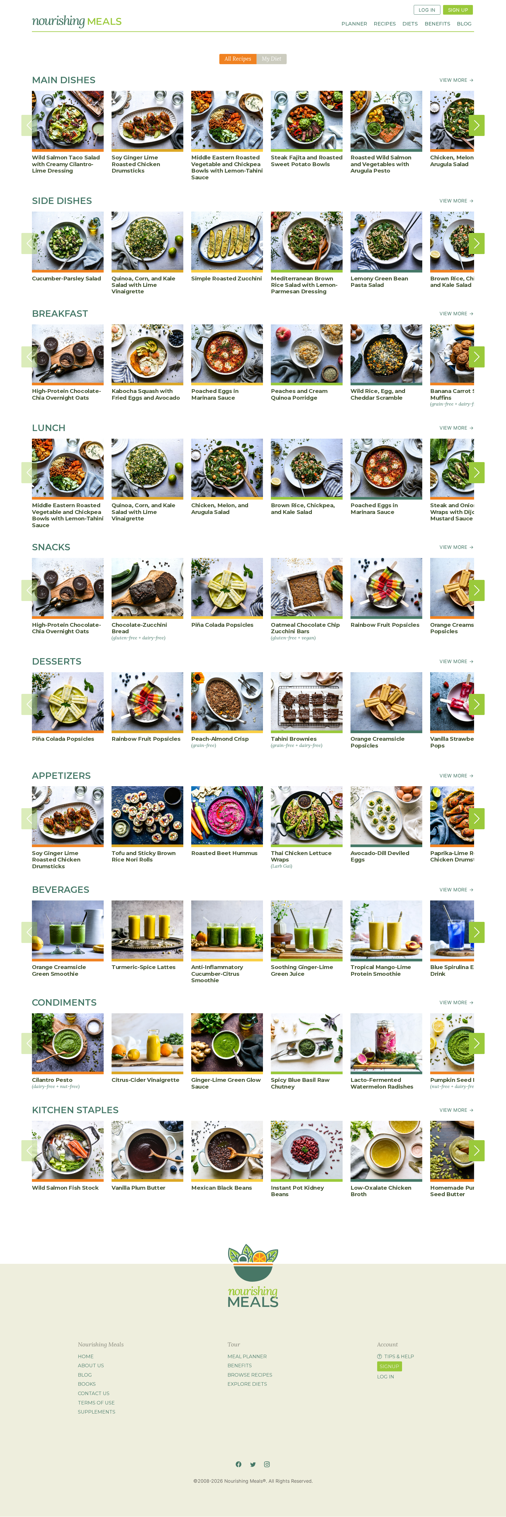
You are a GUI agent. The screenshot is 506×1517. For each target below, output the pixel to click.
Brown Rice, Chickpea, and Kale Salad (462, 281)
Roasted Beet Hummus (224, 853)
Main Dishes (63, 80)
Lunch (49, 427)
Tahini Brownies (296, 741)
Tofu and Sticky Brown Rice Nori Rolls (144, 856)
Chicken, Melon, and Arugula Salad (458, 160)
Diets (410, 23)
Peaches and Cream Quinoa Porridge (299, 394)
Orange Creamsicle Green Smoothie (59, 970)
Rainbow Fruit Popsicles (385, 625)
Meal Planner (247, 1356)
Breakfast (60, 313)
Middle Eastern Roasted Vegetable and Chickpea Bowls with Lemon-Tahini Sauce (227, 167)
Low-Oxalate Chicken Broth (381, 1191)
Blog (464, 23)
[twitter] (253, 1464)
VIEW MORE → (456, 80)
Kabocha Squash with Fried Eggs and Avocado (146, 394)
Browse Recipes (250, 1375)
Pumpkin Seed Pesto (460, 1083)
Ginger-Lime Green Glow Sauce (226, 1083)
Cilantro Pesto (56, 1083)
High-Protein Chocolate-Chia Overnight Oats (66, 394)
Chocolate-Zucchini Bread (139, 631)
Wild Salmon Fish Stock (65, 1187)
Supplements (96, 1412)
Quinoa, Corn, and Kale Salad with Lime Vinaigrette (143, 285)
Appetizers (61, 775)
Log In (427, 10)
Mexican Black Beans (221, 1187)
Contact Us (94, 1393)
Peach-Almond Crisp (220, 741)
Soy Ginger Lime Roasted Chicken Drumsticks (136, 164)
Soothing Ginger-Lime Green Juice (302, 970)
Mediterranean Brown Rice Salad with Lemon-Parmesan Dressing (304, 285)
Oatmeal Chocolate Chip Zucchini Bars (305, 631)
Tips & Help (399, 1356)
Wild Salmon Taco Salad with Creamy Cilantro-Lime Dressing (66, 164)
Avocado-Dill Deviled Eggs (380, 856)
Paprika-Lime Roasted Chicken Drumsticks (461, 856)
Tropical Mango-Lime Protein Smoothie (381, 970)
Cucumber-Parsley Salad (66, 278)
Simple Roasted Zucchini (226, 278)
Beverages (60, 889)
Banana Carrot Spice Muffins (459, 397)
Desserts (56, 661)
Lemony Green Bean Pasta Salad (379, 281)
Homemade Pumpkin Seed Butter (460, 1191)
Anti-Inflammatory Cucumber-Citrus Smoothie (217, 974)
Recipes (385, 23)
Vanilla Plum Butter (138, 1187)
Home (86, 1356)
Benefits (437, 23)
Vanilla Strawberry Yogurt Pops (466, 742)
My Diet (271, 58)
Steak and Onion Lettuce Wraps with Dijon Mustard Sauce (465, 512)
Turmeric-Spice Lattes (144, 967)
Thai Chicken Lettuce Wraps (301, 859)
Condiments (64, 1002)
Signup (389, 1366)
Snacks (51, 547)
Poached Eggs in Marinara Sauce (214, 394)
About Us (91, 1365)
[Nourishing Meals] (77, 22)
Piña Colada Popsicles (222, 625)
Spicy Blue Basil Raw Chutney (300, 1083)
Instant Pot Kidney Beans (297, 1191)
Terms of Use (96, 1403)
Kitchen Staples (75, 1110)
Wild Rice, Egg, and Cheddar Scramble (378, 394)
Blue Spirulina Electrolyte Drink (465, 970)
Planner (354, 23)
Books (87, 1384)
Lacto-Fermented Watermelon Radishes (382, 1083)
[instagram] (267, 1464)
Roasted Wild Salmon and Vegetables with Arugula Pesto (381, 164)
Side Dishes (62, 200)
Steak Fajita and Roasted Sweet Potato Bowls (307, 160)
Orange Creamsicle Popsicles (457, 628)
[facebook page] (238, 1464)
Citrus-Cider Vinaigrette (146, 1080)
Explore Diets (247, 1384)
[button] (477, 125)
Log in (385, 1377)
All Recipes (238, 58)
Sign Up (458, 10)
